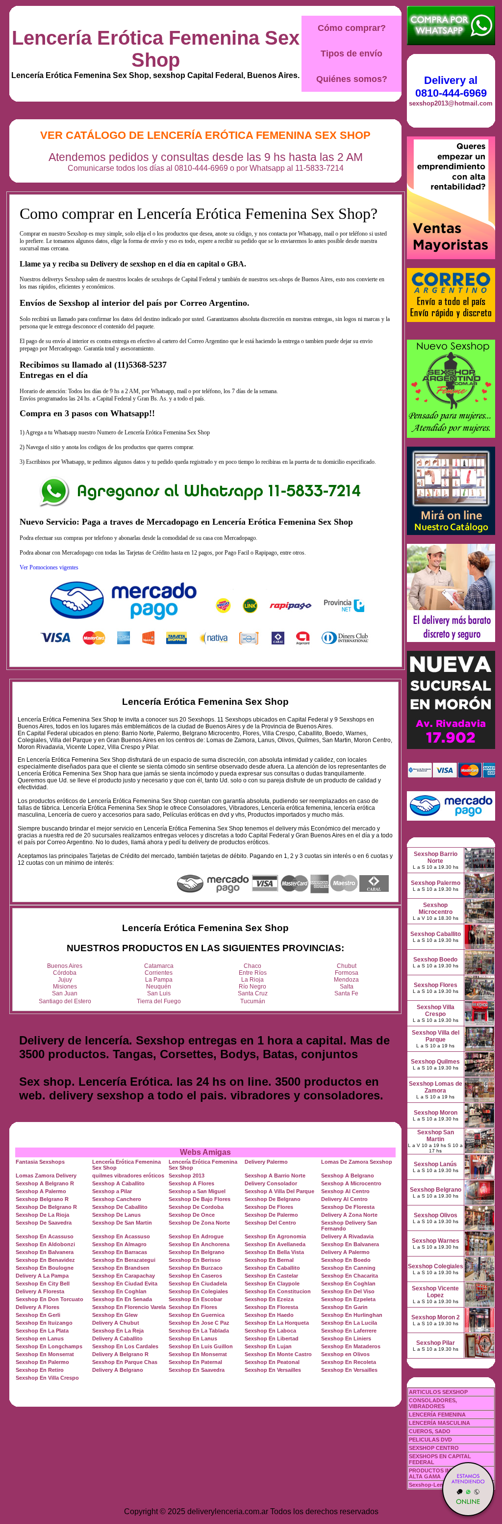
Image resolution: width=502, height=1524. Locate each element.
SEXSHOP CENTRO (434, 1448)
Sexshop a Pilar (112, 1191)
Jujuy (65, 979)
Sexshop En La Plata (42, 1331)
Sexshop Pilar (435, 1342)
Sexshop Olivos (435, 1215)
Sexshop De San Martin (122, 1223)
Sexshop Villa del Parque (435, 1036)
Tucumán (252, 1001)
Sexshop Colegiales (435, 1266)
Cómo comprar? (352, 28)
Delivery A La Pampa (42, 1276)
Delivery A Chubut (115, 1323)
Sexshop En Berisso (195, 1260)
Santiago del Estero (65, 1001)
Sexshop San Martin (435, 1136)
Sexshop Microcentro (435, 908)
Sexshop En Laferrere (348, 1331)
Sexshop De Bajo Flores (199, 1199)
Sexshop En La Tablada (199, 1331)
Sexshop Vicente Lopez (435, 1292)
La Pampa (159, 979)
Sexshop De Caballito (120, 1207)
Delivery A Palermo (345, 1252)
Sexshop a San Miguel (197, 1191)
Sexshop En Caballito (272, 1268)
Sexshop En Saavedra (197, 1370)
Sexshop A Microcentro (351, 1183)
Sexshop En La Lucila (349, 1323)
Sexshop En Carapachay (123, 1276)
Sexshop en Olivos (345, 1354)
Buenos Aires (64, 966)
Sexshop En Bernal (269, 1260)
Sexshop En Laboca (270, 1331)
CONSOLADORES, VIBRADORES (433, 1403)
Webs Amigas (205, 1152)
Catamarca (159, 966)
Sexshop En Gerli (38, 1315)
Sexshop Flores (435, 985)
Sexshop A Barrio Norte (275, 1175)
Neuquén (158, 986)
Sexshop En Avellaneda (275, 1244)
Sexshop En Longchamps (49, 1346)
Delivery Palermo (266, 1162)
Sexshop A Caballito (118, 1183)
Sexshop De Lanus (116, 1215)
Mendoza (346, 979)
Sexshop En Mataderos (350, 1346)
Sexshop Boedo (435, 959)
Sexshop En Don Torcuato (49, 1299)
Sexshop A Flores (191, 1183)
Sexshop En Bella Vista (274, 1252)
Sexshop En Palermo (42, 1362)
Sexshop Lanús (435, 1164)
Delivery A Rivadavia (347, 1236)
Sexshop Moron (435, 1112)
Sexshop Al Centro (345, 1191)
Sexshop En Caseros (195, 1276)
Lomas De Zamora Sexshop (356, 1162)
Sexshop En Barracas (119, 1252)
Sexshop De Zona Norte (199, 1223)
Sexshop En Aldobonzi (45, 1244)
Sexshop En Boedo (346, 1260)
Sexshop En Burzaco (196, 1268)
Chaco (252, 966)
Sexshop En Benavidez (45, 1260)
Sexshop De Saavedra (44, 1223)
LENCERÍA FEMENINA (437, 1414)
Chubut (346, 966)
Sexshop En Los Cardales (125, 1346)
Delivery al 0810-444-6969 (451, 86)
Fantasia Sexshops (40, 1162)
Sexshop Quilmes (435, 1061)
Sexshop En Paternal (195, 1362)
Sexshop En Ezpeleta (348, 1299)
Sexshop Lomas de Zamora (435, 1087)
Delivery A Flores (37, 1307)
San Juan (64, 993)
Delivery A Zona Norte (349, 1215)
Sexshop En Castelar (271, 1276)
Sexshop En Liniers (346, 1338)
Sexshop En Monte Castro (278, 1354)
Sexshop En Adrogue (196, 1236)
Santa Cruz (253, 993)
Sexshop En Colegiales (198, 1291)
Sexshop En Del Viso (348, 1291)
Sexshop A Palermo (41, 1191)
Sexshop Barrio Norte (435, 857)
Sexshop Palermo (435, 883)
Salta (346, 986)
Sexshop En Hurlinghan (351, 1315)
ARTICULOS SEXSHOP (438, 1392)
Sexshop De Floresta (348, 1207)
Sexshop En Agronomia (275, 1236)
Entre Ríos (253, 972)
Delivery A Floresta (40, 1291)
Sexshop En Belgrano (197, 1252)
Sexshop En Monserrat (45, 1354)
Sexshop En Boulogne (45, 1268)
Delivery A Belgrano (117, 1370)
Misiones (65, 986)
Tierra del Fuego (159, 1001)
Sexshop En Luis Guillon (201, 1346)
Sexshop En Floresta (271, 1307)
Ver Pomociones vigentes (49, 567)
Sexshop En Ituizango (44, 1323)
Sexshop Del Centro (270, 1223)
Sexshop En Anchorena (199, 1244)
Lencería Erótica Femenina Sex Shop (156, 49)
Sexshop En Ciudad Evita (124, 1283)
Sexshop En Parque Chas (124, 1362)
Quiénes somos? (351, 79)
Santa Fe (346, 993)
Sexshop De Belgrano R (46, 1207)
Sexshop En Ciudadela (198, 1283)
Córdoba (64, 972)
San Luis (159, 993)
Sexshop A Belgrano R (45, 1183)
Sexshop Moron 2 (435, 1317)
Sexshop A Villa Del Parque (279, 1191)
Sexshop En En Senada (122, 1299)
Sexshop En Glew (115, 1315)
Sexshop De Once (192, 1215)
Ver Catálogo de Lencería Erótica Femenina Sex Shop (205, 135)
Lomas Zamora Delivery (46, 1175)
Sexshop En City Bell (43, 1283)
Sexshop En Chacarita (349, 1276)
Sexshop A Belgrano (347, 1175)
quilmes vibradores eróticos (128, 1175)
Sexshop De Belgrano (273, 1199)
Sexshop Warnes (435, 1240)
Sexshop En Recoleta (348, 1362)
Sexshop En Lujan (268, 1346)
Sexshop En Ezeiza (269, 1299)
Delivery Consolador (271, 1183)
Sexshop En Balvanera (350, 1244)
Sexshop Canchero (116, 1199)
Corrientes (159, 972)
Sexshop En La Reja (118, 1331)
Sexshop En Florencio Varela (129, 1307)
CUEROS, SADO (430, 1431)
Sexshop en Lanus (40, 1338)
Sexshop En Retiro (40, 1370)
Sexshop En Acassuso (45, 1236)
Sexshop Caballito (435, 934)
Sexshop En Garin (344, 1307)
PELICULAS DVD (430, 1440)
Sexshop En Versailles (273, 1370)
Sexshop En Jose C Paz (199, 1323)
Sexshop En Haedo (269, 1315)
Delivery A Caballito (117, 1338)
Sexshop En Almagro (119, 1244)
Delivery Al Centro (344, 1199)
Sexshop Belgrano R (42, 1199)
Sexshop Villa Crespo (435, 1010)
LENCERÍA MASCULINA (439, 1423)
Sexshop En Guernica (197, 1315)
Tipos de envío (351, 53)
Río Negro (252, 986)
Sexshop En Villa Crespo (47, 1378)
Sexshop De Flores (269, 1207)
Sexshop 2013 (186, 1175)
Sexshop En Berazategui (123, 1260)
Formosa (346, 972)
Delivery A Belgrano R (120, 1354)
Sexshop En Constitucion (278, 1291)
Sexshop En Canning (348, 1268)
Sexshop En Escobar (195, 1299)
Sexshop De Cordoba (196, 1207)
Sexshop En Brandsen (121, 1268)
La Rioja (252, 979)
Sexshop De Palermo (271, 1215)
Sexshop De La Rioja (42, 1215)
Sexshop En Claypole (272, 1283)
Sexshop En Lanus (193, 1338)
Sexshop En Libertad (272, 1338)
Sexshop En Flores (193, 1307)
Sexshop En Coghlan (348, 1283)
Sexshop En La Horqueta (277, 1323)
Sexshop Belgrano (435, 1189)
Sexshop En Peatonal (272, 1362)
